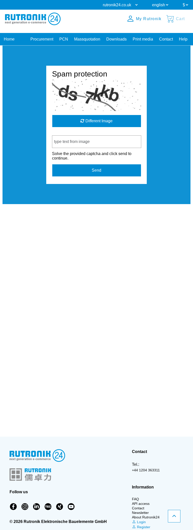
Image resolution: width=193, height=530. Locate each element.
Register (143, 527)
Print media (143, 39)
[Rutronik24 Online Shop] (33, 19)
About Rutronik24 (146, 517)
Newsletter (140, 513)
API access (141, 504)
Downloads (116, 39)
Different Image (98, 121)
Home (9, 39)
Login (141, 522)
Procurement (41, 39)
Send (96, 170)
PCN (63, 39)
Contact (166, 39)
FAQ (135, 499)
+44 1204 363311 (146, 470)
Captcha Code (65, 133)
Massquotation (87, 39)
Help (183, 39)
